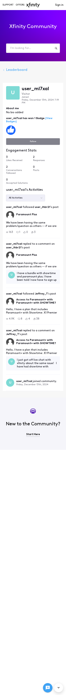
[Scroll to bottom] (58, 687)
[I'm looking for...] (56, 48)
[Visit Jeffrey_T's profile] (10, 302)
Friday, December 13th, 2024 (32, 384)
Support (8, 5)
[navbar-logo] (33, 5)
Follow (33, 141)
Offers (20, 5)
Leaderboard (16, 70)
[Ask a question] (47, 687)
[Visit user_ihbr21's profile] (10, 215)
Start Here (33, 434)
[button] (9, 232)
